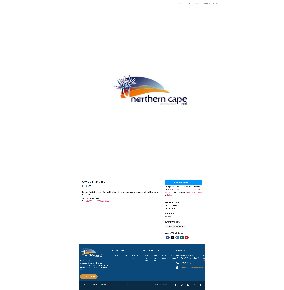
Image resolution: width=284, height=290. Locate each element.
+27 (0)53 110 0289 (186, 263)
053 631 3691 (91, 201)
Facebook (168, 237)
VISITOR (116, 255)
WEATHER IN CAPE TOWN (205, 258)
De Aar (168, 217)
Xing (182, 237)
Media (215, 4)
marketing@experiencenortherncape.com (184, 189)
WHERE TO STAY (147, 258)
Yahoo (199, 192)
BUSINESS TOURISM (135, 257)
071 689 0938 (103, 201)
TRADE (125, 255)
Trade (189, 4)
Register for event (183, 182)
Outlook (169, 195)
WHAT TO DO (156, 258)
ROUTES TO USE (173, 257)
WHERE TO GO (164, 257)
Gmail (188, 192)
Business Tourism (202, 4)
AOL (194, 192)
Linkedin (177, 237)
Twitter (172, 237)
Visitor (181, 4)
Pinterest (187, 237)
